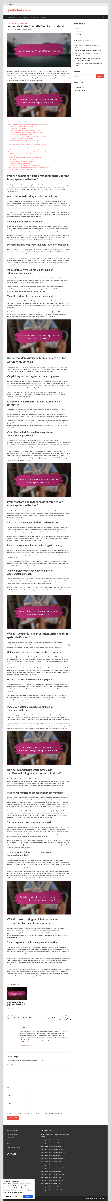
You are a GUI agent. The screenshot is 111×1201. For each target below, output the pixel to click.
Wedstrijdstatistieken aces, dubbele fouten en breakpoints (24, 130)
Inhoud (43, 17)
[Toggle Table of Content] (49, 122)
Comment (10, 1064)
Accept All (28, 1196)
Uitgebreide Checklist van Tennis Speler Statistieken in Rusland (16, 1004)
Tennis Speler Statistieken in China (51, 1143)
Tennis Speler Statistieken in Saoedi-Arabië (53, 1174)
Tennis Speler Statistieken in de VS (51, 1146)
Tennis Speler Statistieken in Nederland (52, 1168)
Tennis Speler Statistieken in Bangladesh (52, 1140)
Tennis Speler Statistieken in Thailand (52, 1180)
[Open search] (103, 17)
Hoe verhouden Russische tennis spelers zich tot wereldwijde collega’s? (27, 136)
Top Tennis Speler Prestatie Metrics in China (88, 50)
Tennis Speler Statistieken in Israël (51, 1161)
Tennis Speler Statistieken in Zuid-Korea (52, 1190)
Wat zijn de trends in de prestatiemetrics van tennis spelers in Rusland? (27, 152)
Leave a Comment (27, 29)
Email (9, 1095)
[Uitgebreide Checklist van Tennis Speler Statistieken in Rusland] (17, 994)
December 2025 (80, 87)
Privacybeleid (11, 1144)
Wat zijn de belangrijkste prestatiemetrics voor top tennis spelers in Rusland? (28, 124)
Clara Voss (19, 29)
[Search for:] (89, 76)
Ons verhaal (33, 17)
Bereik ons (11, 17)
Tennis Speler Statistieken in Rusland (17, 23)
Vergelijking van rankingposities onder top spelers (22, 138)
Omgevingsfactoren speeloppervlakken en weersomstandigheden (26, 150)
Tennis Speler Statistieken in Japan (51, 1165)
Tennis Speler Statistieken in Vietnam (52, 1187)
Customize (8, 1196)
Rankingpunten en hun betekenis (18, 128)
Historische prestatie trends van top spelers (21, 155)
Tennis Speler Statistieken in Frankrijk (52, 1149)
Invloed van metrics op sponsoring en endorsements (23, 161)
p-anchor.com (19, 10)
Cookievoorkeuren (12, 1134)
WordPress (94, 1198)
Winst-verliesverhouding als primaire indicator (21, 126)
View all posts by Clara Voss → (28, 1045)
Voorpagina (22, 17)
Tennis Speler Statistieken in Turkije (51, 1183)
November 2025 (80, 90)
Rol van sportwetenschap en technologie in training (22, 148)
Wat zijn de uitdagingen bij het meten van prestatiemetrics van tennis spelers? (28, 167)
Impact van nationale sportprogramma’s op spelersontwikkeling (25, 157)
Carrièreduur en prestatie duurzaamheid (20, 163)
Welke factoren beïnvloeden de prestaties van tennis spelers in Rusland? (27, 144)
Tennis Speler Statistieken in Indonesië (52, 1158)
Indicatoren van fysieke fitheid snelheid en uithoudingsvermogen (26, 132)
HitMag (102, 1198)
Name (9, 1087)
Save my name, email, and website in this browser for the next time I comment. (34, 1113)
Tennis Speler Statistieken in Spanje (51, 1177)
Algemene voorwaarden (14, 1147)
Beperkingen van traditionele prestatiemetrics (21, 169)
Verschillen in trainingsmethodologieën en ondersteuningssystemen (26, 142)
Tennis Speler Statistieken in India (50, 1155)
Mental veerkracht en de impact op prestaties (21, 134)
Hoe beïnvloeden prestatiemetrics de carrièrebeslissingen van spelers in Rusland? (29, 159)
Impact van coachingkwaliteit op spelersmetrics (21, 146)
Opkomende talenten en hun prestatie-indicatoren (22, 154)
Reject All (18, 1196)
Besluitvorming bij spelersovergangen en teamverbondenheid (25, 165)
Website (9, 1103)
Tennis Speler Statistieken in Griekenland (53, 1152)
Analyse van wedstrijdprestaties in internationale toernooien (25, 140)
